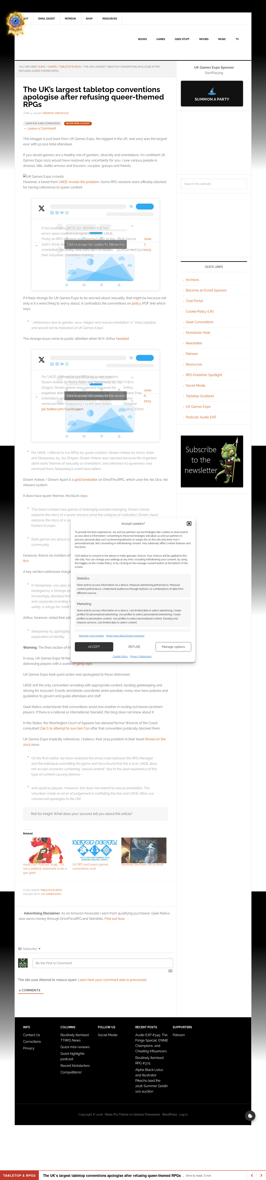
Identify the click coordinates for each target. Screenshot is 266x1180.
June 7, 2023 (147, 244)
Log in (183, 1114)
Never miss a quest (78, 123)
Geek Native (50, 42)
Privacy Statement (140, 656)
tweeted (122, 339)
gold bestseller (86, 480)
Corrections (32, 1042)
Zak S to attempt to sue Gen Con (65, 728)
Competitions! (71, 1072)
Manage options (173, 647)
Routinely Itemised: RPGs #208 (142, 864)
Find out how (114, 919)
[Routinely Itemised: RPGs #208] (143, 850)
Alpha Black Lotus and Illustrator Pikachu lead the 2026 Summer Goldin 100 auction (151, 1080)
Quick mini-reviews (75, 1047)
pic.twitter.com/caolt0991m (63, 409)
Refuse (134, 647)
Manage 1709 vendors (91, 635)
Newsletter (194, 343)
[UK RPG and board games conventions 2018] (94, 850)
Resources (194, 364)
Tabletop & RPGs (51, 890)
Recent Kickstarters (75, 1066)
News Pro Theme (116, 1114)
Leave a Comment (42, 128)
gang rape (84, 664)
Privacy (28, 1048)
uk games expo (51, 894)
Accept (94, 647)
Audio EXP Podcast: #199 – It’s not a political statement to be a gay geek (45, 868)
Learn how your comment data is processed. (112, 980)
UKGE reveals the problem (79, 182)
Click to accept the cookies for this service (95, 244)
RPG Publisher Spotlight (204, 375)
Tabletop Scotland (200, 396)
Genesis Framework (146, 1114)
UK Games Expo (198, 407)
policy (136, 303)
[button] (189, 524)
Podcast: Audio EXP (201, 417)
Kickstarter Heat (198, 333)
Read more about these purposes (125, 635)
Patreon (192, 354)
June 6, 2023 (147, 395)
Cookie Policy (120, 656)
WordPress (169, 1114)
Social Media (195, 385)
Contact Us (31, 1035)
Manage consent (250, 1116)
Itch (26, 561)
